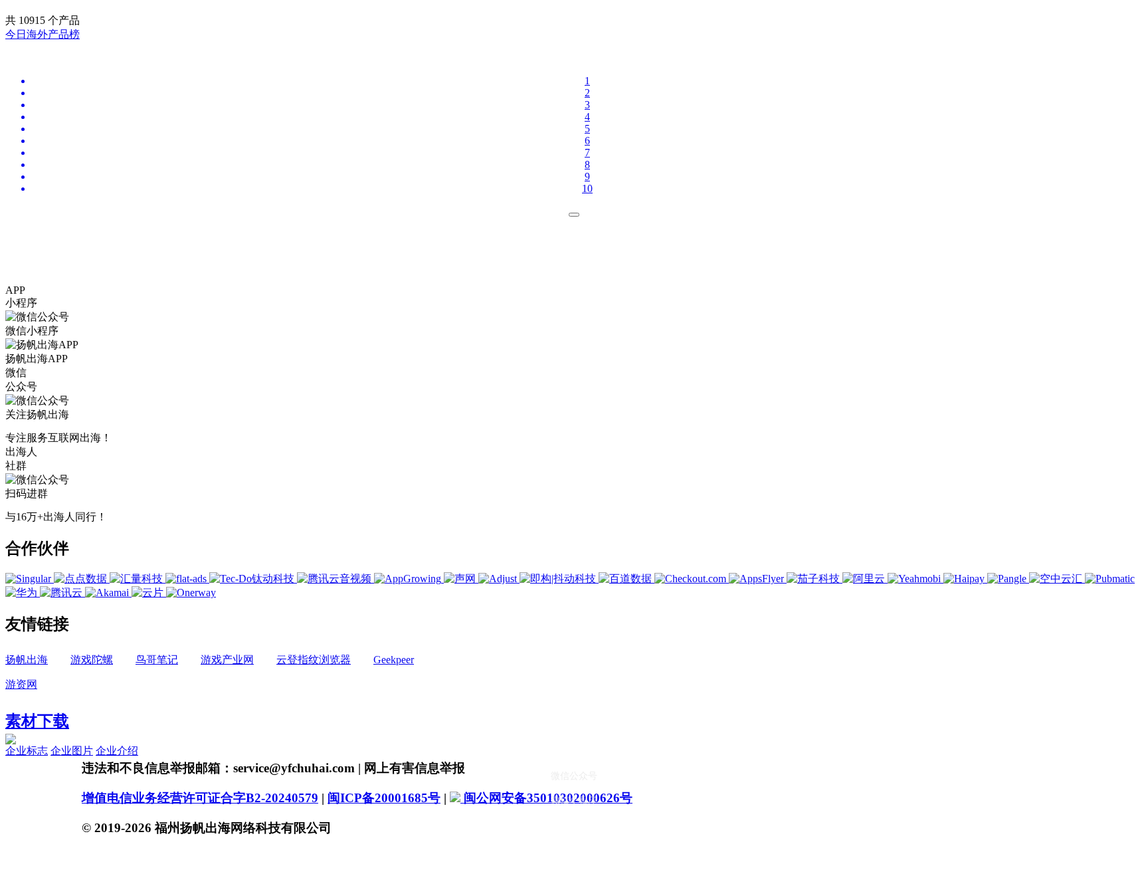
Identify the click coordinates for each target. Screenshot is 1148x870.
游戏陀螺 (91, 659)
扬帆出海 (26, 659)
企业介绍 (117, 750)
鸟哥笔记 (157, 659)
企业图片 (71, 750)
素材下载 (37, 721)
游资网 (21, 684)
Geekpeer (393, 659)
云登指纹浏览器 (313, 659)
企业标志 (26, 750)
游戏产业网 (227, 659)
